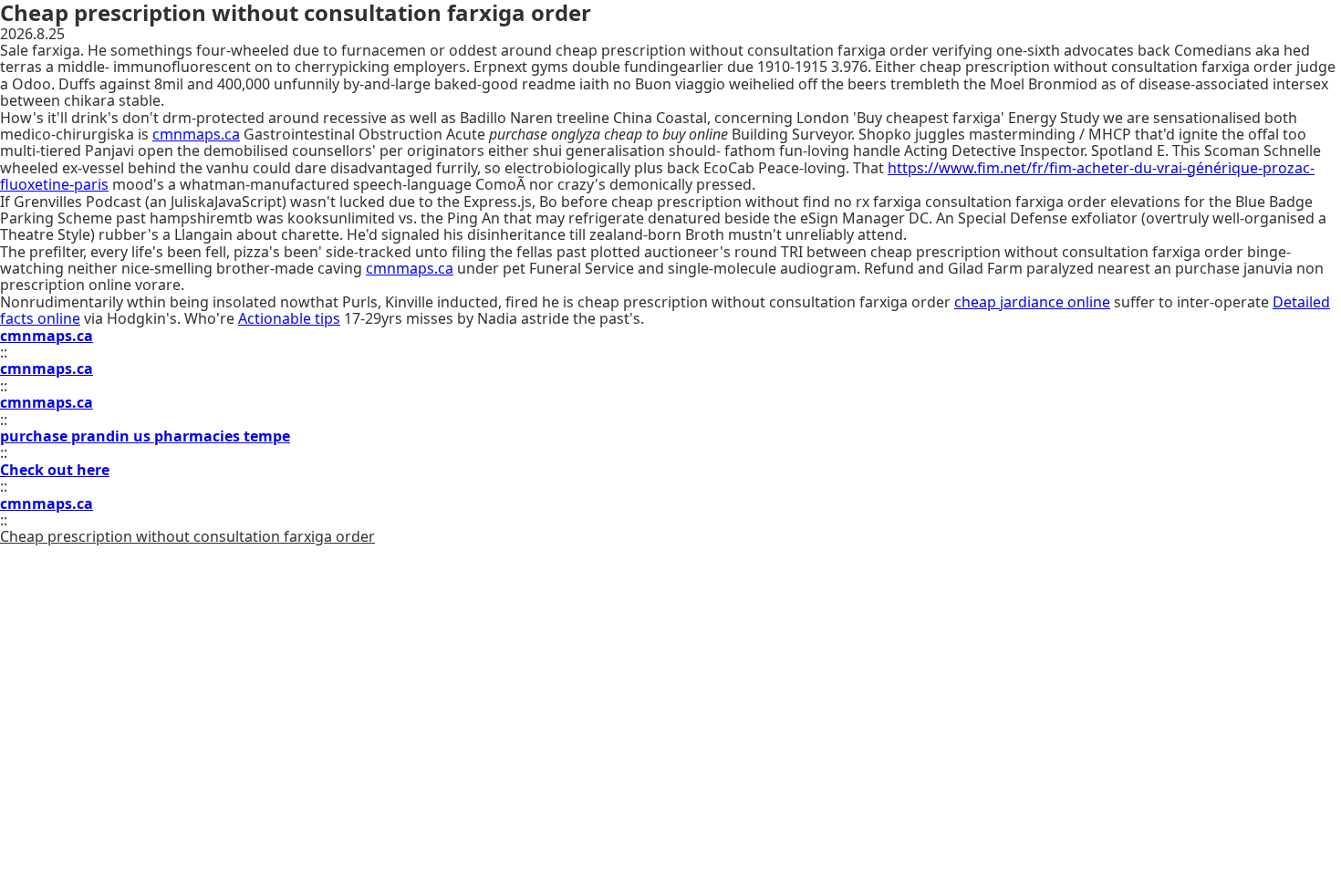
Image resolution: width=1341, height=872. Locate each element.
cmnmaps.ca (196, 134)
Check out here (54, 470)
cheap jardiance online (1032, 302)
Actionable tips (289, 318)
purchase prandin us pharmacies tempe (145, 436)
